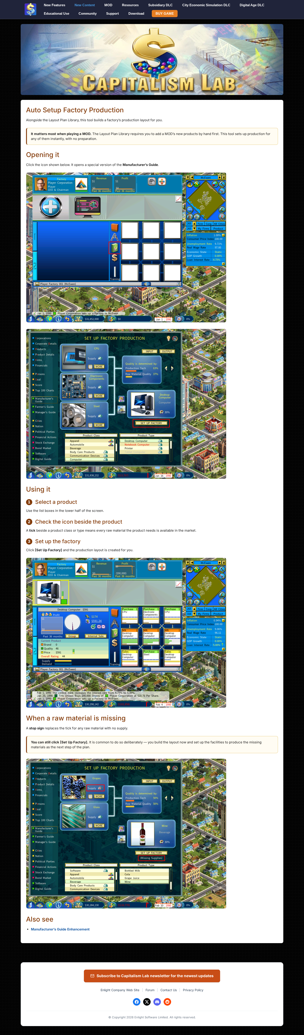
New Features (54, 5)
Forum (150, 990)
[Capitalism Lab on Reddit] (167, 1002)
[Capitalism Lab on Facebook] (136, 1002)
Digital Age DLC (252, 5)
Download (136, 13)
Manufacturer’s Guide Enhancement (60, 929)
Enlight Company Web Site (120, 990)
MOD (108, 5)
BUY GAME (165, 13)
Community (88, 13)
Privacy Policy (193, 990)
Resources (130, 5)
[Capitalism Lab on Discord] (157, 1002)
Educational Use (56, 13)
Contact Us (168, 990)
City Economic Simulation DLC (206, 5)
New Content (85, 5)
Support (112, 13)
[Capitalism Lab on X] (147, 1002)
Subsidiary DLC (160, 5)
